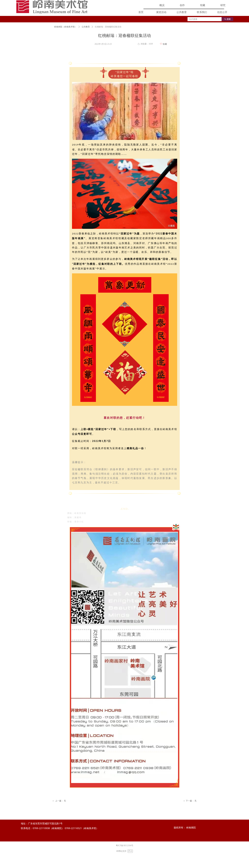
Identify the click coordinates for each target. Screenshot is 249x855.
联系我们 (202, 12)
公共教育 (182, 12)
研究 (222, 5)
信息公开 (222, 12)
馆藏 (202, 5)
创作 (182, 5)
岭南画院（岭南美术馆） (65, 27)
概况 (161, 5)
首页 (140, 12)
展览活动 (161, 12)
